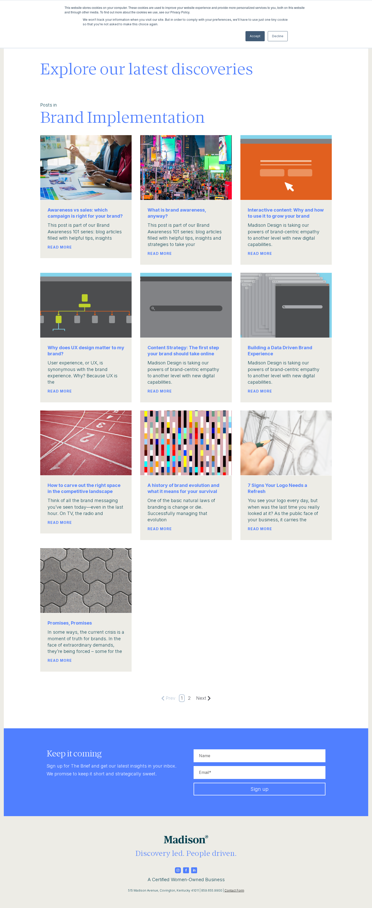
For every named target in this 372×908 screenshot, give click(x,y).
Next (201, 698)
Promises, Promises (70, 623)
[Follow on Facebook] (186, 871)
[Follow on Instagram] (178, 871)
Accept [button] (255, 36)
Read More (60, 247)
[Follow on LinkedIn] (194, 871)
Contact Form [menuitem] (234, 890)
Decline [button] (277, 36)
